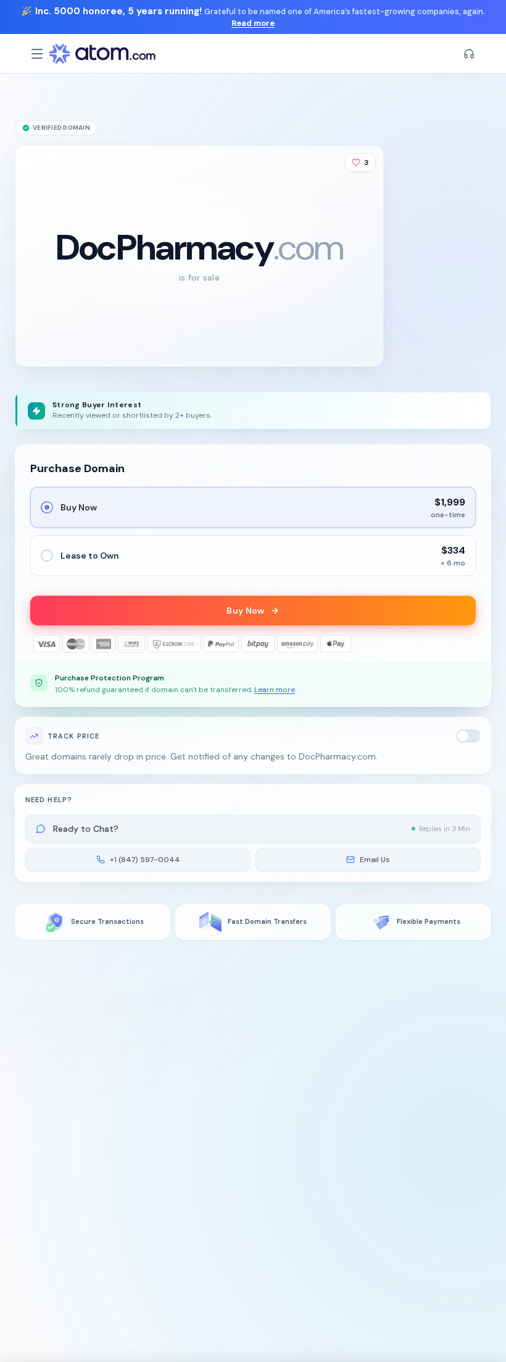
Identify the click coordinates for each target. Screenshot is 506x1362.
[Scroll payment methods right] (467, 644)
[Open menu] (37, 54)
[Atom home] (102, 54)
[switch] (468, 736)
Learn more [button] (274, 690)
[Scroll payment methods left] (39, 644)
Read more (253, 23)
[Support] (469, 54)
